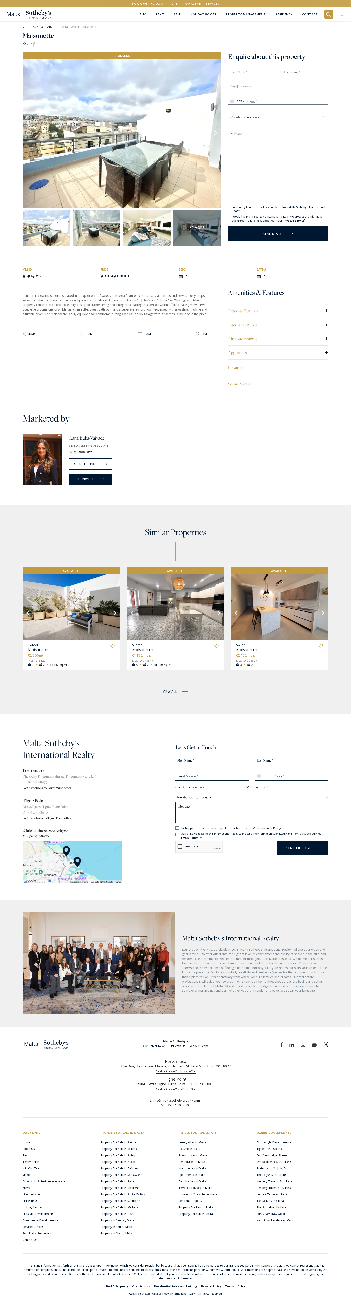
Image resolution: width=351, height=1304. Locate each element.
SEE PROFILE (85, 479)
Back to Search (43, 27)
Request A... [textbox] (263, 787)
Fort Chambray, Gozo (271, 1214)
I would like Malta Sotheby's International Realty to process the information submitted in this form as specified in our (278, 218)
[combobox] (236, 101)
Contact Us (30, 1240)
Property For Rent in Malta (196, 1207)
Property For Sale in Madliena (120, 1188)
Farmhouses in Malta (192, 1181)
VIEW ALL (170, 691)
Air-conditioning (278, 338)
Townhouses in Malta (193, 1155)
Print (90, 334)
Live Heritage (31, 1194)
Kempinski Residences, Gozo (275, 1220)
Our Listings (141, 1286)
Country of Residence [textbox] (190, 787)
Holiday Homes (33, 1207)
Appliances (278, 352)
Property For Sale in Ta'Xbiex (119, 1168)
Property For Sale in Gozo (117, 1214)
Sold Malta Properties (37, 1233)
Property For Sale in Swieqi (118, 1155)
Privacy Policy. (292, 220)
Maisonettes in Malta (192, 1168)
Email (148, 334)
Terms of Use (235, 1286)
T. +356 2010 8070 (35, 812)
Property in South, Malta (117, 1227)
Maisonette (38, 649)
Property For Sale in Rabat (118, 1181)
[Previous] (28, 612)
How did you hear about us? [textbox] (194, 797)
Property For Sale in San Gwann (121, 1175)
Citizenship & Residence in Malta (44, 1181)
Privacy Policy (211, 1286)
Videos (27, 1175)
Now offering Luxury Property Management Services (175, 3)
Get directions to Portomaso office (47, 787)
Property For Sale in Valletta (119, 1149)
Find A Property (117, 1286)
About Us (29, 1149)
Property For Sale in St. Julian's (120, 1201)
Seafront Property (190, 1201)
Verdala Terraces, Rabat (272, 1194)
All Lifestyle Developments (274, 1142)
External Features (278, 310)
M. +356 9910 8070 (36, 836)
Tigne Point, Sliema (269, 1149)
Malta (64, 27)
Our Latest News (154, 1046)
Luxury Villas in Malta (192, 1142)
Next (216, 133)
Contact (310, 14)
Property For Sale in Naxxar (119, 1162)
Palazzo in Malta (189, 1149)
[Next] (115, 612)
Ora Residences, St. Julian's (274, 1162)
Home (27, 1142)
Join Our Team (32, 1168)
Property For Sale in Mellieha (119, 1207)
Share (31, 334)
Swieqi (75, 27)
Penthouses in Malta (192, 1162)
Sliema (137, 645)
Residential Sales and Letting (175, 1286)
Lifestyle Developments (38, 1214)
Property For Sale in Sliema (118, 1142)
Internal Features (278, 324)
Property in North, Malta (117, 1233)
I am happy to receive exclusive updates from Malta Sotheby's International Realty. (278, 209)
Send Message (274, 234)
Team (26, 1155)
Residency (283, 14)
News (26, 1188)
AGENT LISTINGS (85, 464)
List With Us (177, 1046)
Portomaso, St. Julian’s (271, 1168)
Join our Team (198, 1046)
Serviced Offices (33, 1227)
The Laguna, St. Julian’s (272, 1175)
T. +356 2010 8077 (80, 452)
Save (204, 334)
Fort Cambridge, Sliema (272, 1155)
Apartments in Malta (192, 1175)
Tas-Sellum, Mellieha (270, 1201)
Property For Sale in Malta (196, 1214)
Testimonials (31, 1162)
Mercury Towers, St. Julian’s (274, 1181)
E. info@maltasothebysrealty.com (46, 830)
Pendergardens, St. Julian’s (274, 1188)
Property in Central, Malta (117, 1220)
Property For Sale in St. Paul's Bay (123, 1194)
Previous (28, 133)
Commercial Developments (40, 1220)
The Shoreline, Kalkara (271, 1207)
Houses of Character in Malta (198, 1194)
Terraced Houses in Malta (195, 1188)
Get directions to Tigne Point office (47, 818)
